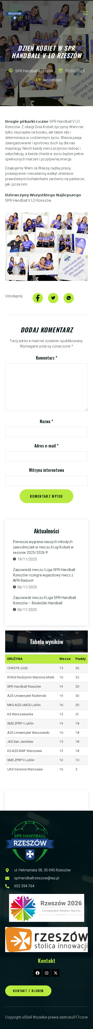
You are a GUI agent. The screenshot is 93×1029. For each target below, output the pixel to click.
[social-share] (38, 298)
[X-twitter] (55, 973)
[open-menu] (85, 13)
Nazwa (46, 421)
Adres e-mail (46, 446)
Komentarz (46, 358)
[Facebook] (37, 973)
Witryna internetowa (46, 470)
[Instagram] (46, 973)
